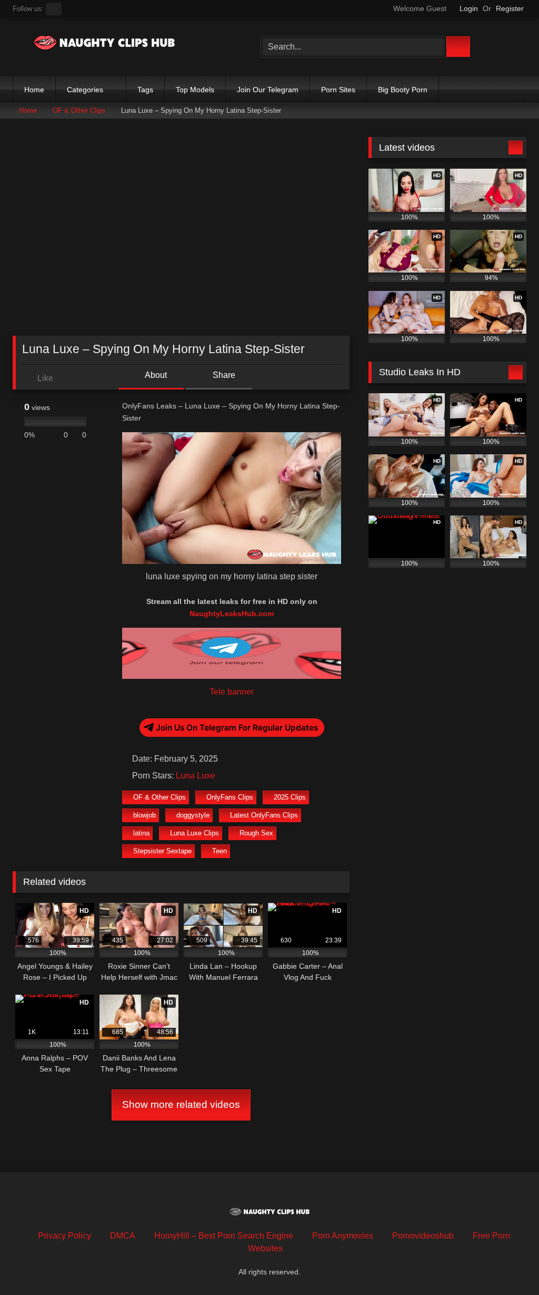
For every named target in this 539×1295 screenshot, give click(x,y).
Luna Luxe (195, 775)
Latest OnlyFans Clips (264, 815)
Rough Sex (256, 833)
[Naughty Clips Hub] (120, 44)
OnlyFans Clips (229, 797)
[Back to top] (507, 1263)
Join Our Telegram (267, 89)
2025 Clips (290, 797)
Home (34, 89)
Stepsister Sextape (162, 851)
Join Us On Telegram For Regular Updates (237, 728)
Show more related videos (181, 1104)
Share (223, 375)
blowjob (144, 815)
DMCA (122, 1235)
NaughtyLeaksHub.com (231, 613)
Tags (145, 89)
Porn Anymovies (342, 1235)
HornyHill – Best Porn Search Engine (223, 1235)
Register (510, 8)
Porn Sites (338, 89)
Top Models (195, 89)
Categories (85, 89)
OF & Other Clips (79, 110)
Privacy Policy (64, 1235)
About (155, 375)
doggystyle (192, 815)
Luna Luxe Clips (194, 833)
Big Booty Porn (402, 89)
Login (469, 8)
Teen (219, 851)
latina (141, 833)
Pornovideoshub (423, 1235)
